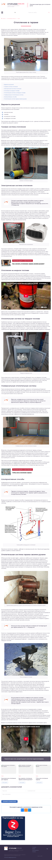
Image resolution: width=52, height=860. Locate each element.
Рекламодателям (35, 850)
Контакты (34, 851)
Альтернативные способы (10, 96)
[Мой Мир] (29, 810)
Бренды (33, 848)
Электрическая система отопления (12, 88)
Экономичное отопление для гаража (8, 779)
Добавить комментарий (9, 801)
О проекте (34, 847)
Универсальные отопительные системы (13, 94)
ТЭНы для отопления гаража (42, 779)
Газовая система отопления (11, 86)
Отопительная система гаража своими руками (15, 99)
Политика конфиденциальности (10, 857)
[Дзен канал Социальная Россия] (13, 839)
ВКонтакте (15, 12)
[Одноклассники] (26, 810)
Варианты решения (9, 84)
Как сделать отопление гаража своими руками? (26, 779)
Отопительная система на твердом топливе (14, 92)
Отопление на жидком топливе (11, 90)
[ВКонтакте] (22, 810)
